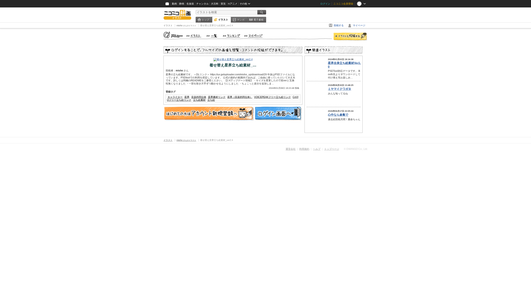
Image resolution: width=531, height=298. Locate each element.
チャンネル (202, 3)
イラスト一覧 (212, 36)
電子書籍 (258, 19)
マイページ (359, 25)
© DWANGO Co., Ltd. (356, 149)
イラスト (223, 19)
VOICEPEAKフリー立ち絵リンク (272, 97)
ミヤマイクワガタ (339, 88)
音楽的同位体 (198, 97)
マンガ (240, 19)
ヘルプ (316, 149)
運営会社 (291, 149)
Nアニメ (232, 3)
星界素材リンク (216, 97)
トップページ (331, 149)
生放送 (190, 3)
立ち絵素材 (199, 100)
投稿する (339, 25)
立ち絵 (211, 100)
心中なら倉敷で (338, 114)
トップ (205, 19)
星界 (186, 97)
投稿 (350, 37)
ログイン (325, 3)
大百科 (214, 3)
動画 (174, 3)
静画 (181, 3)
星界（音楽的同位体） (239, 97)
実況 (223, 3)
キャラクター (175, 97)
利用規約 (304, 149)
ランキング (231, 36)
